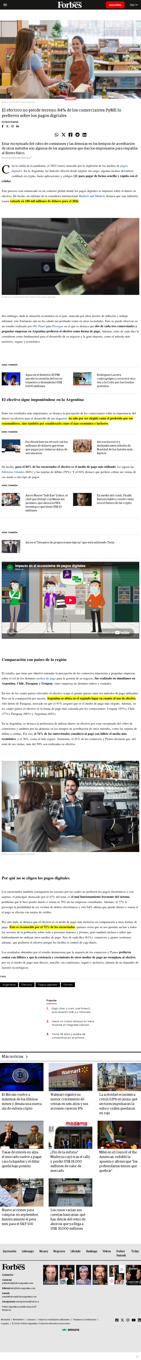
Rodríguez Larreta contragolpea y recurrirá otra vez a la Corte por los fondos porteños (116, 381)
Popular (51, 1000)
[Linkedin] (84, 135)
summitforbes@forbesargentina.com (19, 1297)
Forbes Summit (121, 1253)
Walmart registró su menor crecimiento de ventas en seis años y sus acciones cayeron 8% (69, 1101)
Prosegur (57, 326)
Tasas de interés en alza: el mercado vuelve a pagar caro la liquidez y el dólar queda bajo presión (22, 1159)
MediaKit (5, 1320)
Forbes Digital (10, 122)
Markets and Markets (92, 196)
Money (43, 1251)
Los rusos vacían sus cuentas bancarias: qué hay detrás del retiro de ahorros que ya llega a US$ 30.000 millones (67, 1219)
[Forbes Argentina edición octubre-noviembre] (116, 1275)
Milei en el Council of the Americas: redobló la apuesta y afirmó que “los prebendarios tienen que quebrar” (118, 1162)
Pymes (67, 984)
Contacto (31, 1320)
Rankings (91, 1251)
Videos (107, 1251)
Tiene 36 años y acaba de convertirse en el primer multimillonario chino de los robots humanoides (70, 1035)
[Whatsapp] (56, 135)
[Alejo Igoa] (83, 1275)
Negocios (59, 1251)
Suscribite (115, 4)
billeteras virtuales (13, 472)
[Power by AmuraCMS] (70, 1329)
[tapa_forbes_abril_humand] (67, 1275)
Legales (5, 1324)
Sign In (134, 4)
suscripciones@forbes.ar (27, 1302)
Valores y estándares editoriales (54, 1320)
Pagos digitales (47, 984)
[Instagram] (127, 1320)
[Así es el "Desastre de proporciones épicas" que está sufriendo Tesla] (11, 546)
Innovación (9, 1251)
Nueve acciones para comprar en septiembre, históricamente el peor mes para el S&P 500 (20, 1217)
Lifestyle (75, 1251)
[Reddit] (77, 135)
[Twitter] (63, 135)
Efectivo (26, 984)
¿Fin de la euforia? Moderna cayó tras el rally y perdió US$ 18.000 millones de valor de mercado (70, 1162)
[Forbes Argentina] (70, 5)
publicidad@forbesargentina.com (17, 1283)
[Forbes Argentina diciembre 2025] (100, 1275)
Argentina (9, 984)
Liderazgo (28, 1251)
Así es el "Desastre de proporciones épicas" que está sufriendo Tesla (69, 542)
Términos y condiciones (84, 1320)
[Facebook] (70, 135)
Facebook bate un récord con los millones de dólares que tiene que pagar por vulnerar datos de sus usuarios (46, 448)
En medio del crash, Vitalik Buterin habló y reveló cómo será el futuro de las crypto (115, 499)
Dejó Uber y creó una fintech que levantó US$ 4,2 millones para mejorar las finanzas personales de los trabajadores (72, 1010)
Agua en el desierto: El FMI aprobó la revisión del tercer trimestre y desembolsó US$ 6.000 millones (43, 381)
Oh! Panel (39, 326)
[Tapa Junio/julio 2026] (50, 1275)
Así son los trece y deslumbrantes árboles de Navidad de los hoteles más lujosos (115, 448)
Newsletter (18, 1320)
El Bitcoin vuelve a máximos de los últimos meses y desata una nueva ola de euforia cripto (22, 1101)
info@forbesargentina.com (22, 1288)
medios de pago (46, 678)
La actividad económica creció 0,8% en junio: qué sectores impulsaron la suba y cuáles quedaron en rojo (118, 1104)
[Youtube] (134, 1320)
